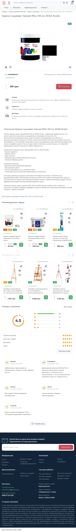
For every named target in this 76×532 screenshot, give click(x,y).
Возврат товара (26, 459)
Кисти (41, 462)
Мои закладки (44, 479)
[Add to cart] (21, 245)
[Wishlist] (21, 218)
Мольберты (61, 462)
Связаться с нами (63, 476)
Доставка (5, 462)
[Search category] (64, 2)
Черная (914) (23, 196)
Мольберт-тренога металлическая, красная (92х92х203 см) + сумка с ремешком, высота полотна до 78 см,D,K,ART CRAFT (62, 291)
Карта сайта (24, 476)
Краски (41, 460)
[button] (69, 202)
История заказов (45, 476)
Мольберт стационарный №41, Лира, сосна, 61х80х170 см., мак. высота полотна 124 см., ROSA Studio (12, 291)
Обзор (6, 8)
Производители (8, 474)
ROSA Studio (38, 196)
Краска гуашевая (12, 196)
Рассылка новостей (64, 473)
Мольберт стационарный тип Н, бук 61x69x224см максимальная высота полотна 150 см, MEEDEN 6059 (38, 291)
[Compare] (21, 213)
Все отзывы (68, 307)
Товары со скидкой (27, 473)
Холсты (60, 459)
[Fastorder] (46, 213)
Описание (16, 8)
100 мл (31, 196)
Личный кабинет (45, 474)
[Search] (67, 2)
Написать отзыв (64, 351)
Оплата (4, 465)
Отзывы (44, 8)
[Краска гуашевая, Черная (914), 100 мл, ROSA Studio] (38, 41)
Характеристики (31, 8)
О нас (4, 460)
